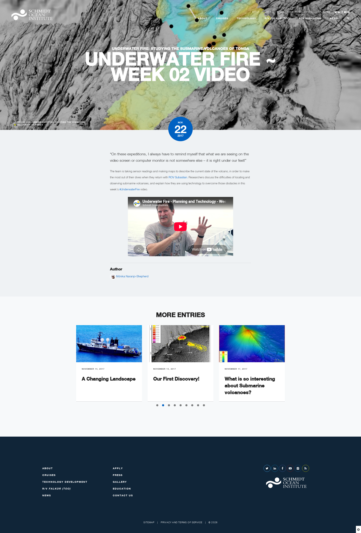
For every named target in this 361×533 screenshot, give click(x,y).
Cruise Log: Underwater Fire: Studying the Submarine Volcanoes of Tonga (51, 123)
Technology (246, 18)
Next (293, 366)
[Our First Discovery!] (180, 343)
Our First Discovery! (176, 379)
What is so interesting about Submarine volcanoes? (250, 385)
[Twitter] (267, 468)
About (202, 18)
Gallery (120, 481)
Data (268, 12)
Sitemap (149, 522)
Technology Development (64, 481)
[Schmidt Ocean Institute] (32, 15)
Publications (285, 12)
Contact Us (123, 495)
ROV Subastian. (178, 177)
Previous (67, 366)
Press (118, 475)
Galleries (324, 12)
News (334, 18)
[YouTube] (290, 468)
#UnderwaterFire (129, 189)
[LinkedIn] (274, 468)
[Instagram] (297, 468)
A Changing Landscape (109, 379)
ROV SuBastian (310, 18)
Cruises (222, 18)
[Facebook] (282, 468)
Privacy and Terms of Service (181, 522)
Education (305, 12)
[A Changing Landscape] (109, 343)
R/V (277, 18)
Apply (255, 12)
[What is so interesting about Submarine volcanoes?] (252, 343)
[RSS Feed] (305, 468)
